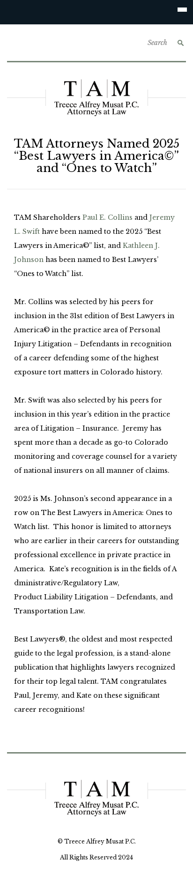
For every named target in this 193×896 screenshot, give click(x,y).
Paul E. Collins (107, 217)
